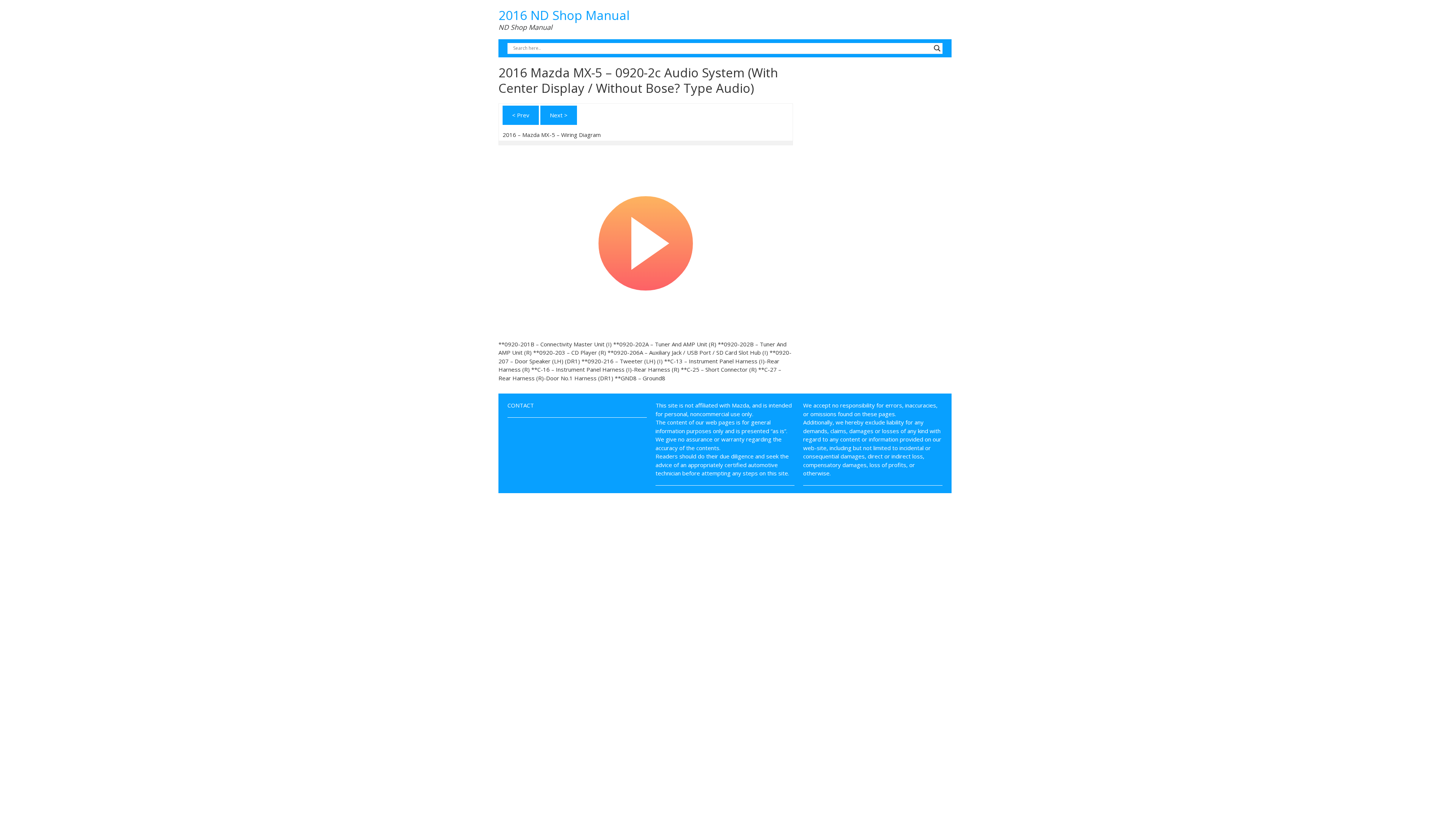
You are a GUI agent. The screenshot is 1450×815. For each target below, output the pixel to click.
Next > (559, 115)
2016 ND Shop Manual (564, 15)
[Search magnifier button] (937, 48)
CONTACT (521, 405)
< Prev (520, 115)
